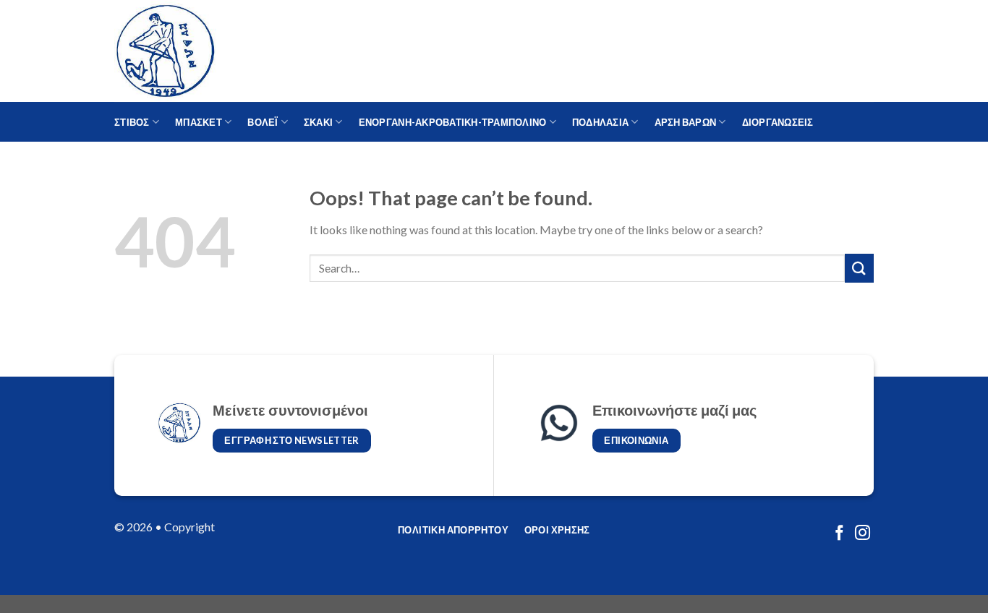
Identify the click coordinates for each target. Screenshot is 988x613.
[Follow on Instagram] (862, 534)
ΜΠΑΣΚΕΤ (198, 122)
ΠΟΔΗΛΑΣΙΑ (600, 122)
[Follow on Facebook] (839, 534)
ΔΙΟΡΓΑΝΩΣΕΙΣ (778, 122)
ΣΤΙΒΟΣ (132, 122)
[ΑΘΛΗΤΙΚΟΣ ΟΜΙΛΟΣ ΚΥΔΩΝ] (186, 51)
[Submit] (859, 268)
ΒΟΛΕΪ (262, 122)
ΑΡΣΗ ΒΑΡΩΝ (686, 122)
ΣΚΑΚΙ (318, 122)
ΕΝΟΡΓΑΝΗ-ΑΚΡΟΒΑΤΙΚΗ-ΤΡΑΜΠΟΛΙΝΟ (453, 122)
